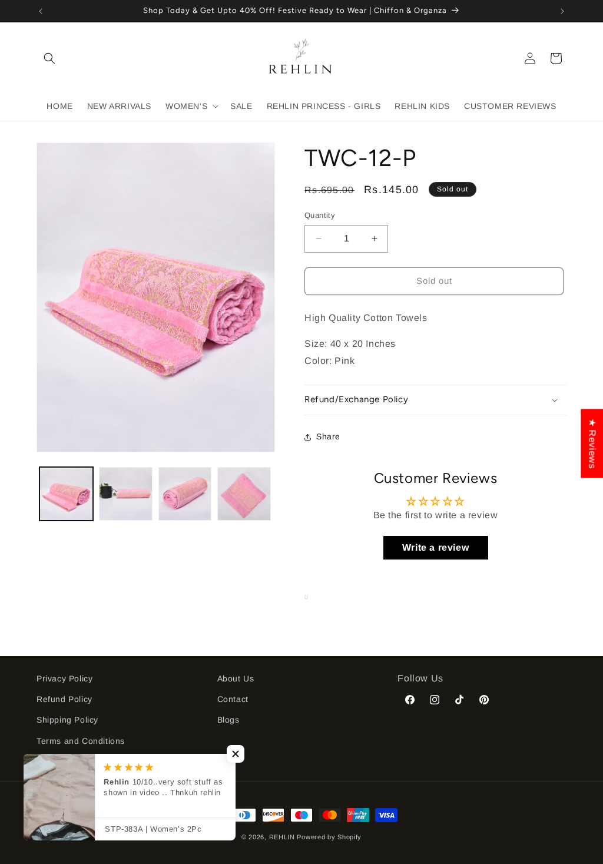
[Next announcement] (562, 11)
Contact (233, 699)
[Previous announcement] (41, 11)
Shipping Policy (67, 719)
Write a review (435, 547)
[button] (49, 58)
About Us (235, 678)
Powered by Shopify (329, 836)
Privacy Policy (64, 678)
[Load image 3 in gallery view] (185, 494)
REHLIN (282, 836)
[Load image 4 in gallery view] (244, 494)
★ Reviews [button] (592, 443)
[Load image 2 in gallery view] (126, 494)
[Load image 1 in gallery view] (66, 494)
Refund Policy (64, 699)
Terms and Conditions (81, 741)
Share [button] (328, 436)
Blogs (228, 719)
